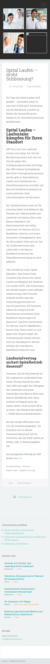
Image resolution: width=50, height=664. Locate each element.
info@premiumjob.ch (12, 639)
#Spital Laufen (12, 470)
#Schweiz (26, 466)
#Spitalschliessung (27, 470)
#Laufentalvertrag (13, 466)
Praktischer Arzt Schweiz (16, 543)
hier (20, 458)
